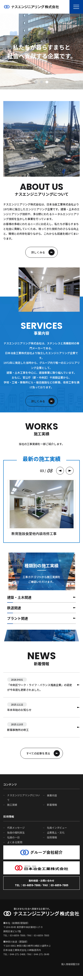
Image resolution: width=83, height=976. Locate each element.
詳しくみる (38, 252)
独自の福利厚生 (16, 832)
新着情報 (52, 805)
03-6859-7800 (31, 885)
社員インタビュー (57, 827)
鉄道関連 (14, 607)
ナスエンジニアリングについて (23, 797)
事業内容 (52, 795)
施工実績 (12, 805)
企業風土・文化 (55, 832)
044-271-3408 (17, 954)
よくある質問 (14, 842)
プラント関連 (17, 618)
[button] (36, 82)
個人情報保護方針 (70, 964)
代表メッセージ (16, 827)
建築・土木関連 (19, 597)
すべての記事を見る (38, 753)
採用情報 (52, 837)
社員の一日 (13, 837)
